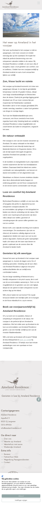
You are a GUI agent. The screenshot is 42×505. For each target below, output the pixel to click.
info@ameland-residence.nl (11, 428)
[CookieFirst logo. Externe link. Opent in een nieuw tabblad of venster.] (2, 476)
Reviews (7, 454)
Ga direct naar (8, 435)
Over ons (7, 439)
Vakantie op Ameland (12, 442)
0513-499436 (6, 425)
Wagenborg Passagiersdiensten (16, 460)
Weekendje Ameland (12, 447)
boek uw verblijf (25, 340)
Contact (7, 462)
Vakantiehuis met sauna (13, 444)
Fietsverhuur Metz (11, 457)
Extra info (6, 450)
